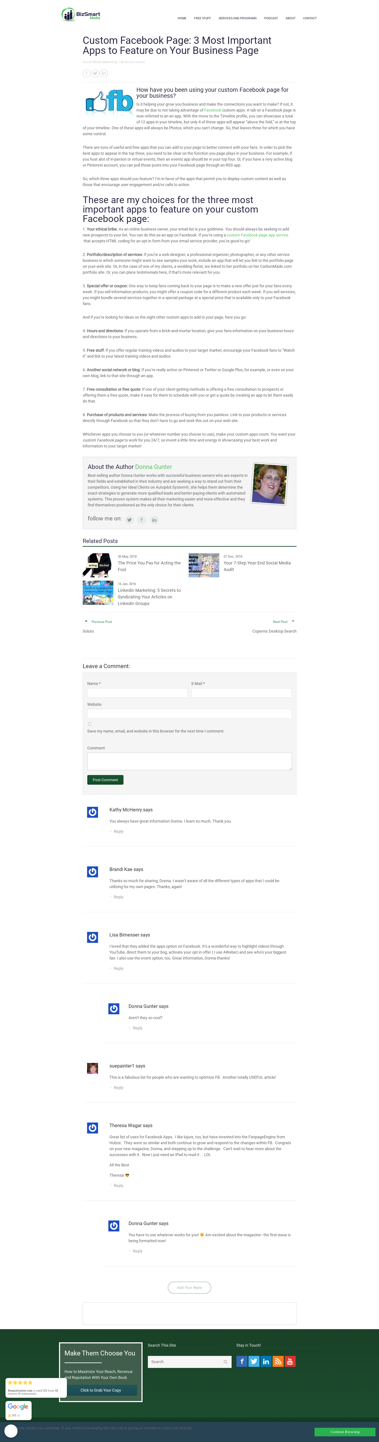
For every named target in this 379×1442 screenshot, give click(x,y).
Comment (96, 748)
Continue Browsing (345, 1432)
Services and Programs (238, 18)
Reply (118, 831)
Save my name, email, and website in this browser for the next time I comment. (156, 731)
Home (182, 18)
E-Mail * (198, 683)
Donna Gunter (135, 62)
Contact (310, 18)
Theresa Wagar (126, 1125)
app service (257, 235)
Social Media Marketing (100, 62)
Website (94, 704)
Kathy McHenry (126, 809)
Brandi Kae (121, 869)
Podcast (271, 18)
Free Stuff (202, 18)
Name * (94, 683)
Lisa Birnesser (124, 935)
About (290, 18)
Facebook (212, 110)
